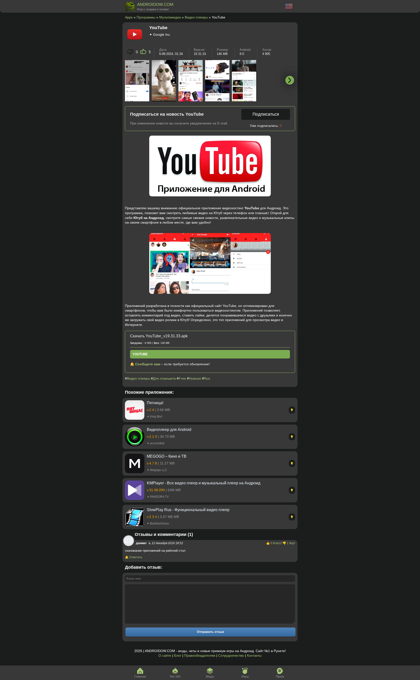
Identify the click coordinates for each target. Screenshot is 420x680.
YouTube (140, 354)
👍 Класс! (274, 543)
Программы (146, 17)
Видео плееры (196, 17)
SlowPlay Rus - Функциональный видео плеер (188, 510)
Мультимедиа (170, 17)
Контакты (254, 655)
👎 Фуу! (288, 543)
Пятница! (155, 403)
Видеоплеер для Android (169, 429)
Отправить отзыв (210, 632)
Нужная (195, 378)
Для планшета (164, 378)
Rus (207, 378)
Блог (177, 655)
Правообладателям (199, 655)
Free (182, 378)
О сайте (164, 655)
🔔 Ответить (133, 557)
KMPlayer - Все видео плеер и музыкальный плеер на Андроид (203, 483)
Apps (129, 17)
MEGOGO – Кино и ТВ (166, 456)
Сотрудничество (231, 655)
